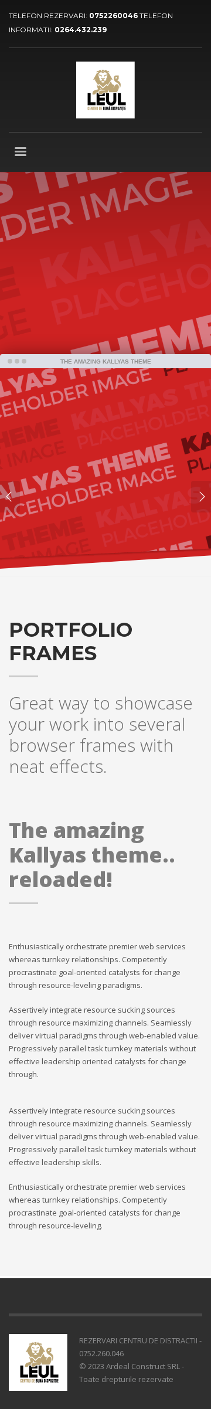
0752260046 (114, 15)
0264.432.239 (81, 29)
